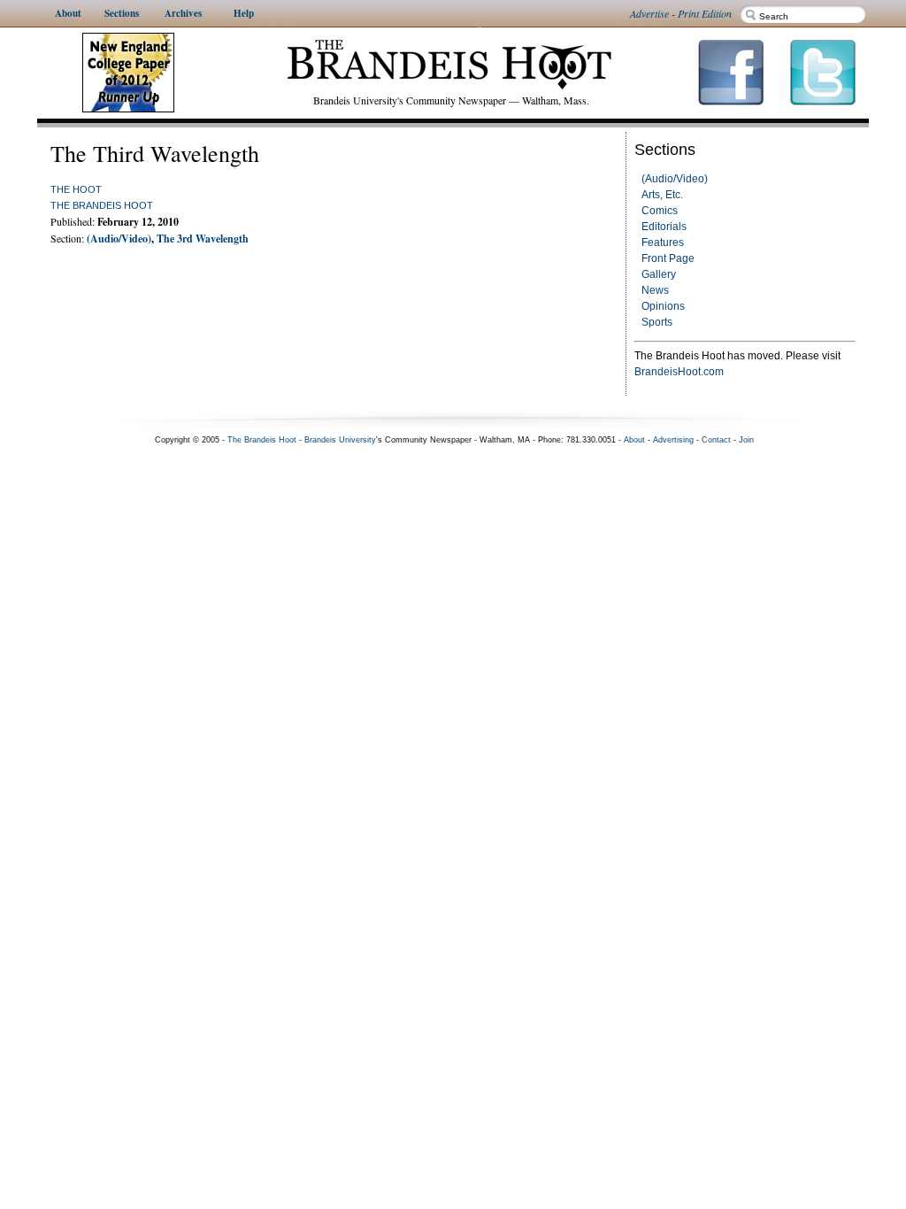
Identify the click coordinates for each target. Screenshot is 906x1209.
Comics (659, 210)
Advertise (649, 13)
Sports (656, 322)
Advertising (673, 439)
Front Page (668, 258)
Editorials (664, 226)
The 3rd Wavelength (203, 238)
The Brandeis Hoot (101, 205)
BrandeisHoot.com (679, 372)
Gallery (658, 274)
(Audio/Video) (674, 179)
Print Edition (705, 13)
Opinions (663, 306)
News (655, 290)
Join (746, 439)
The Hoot (76, 189)
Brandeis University (340, 439)
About (634, 439)
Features (662, 242)
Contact (716, 439)
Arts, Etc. (662, 195)
